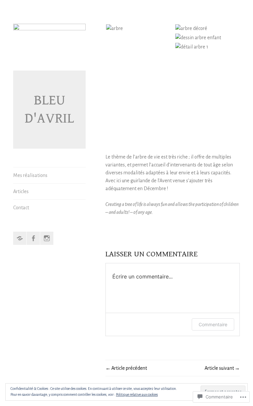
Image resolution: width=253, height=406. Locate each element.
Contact (21, 207)
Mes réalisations (30, 175)
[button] (140, 28)
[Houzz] (19, 238)
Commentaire (213, 324)
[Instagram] (46, 238)
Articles (21, 191)
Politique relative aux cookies (137, 394)
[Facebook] (33, 238)
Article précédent (129, 368)
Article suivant (219, 368)
